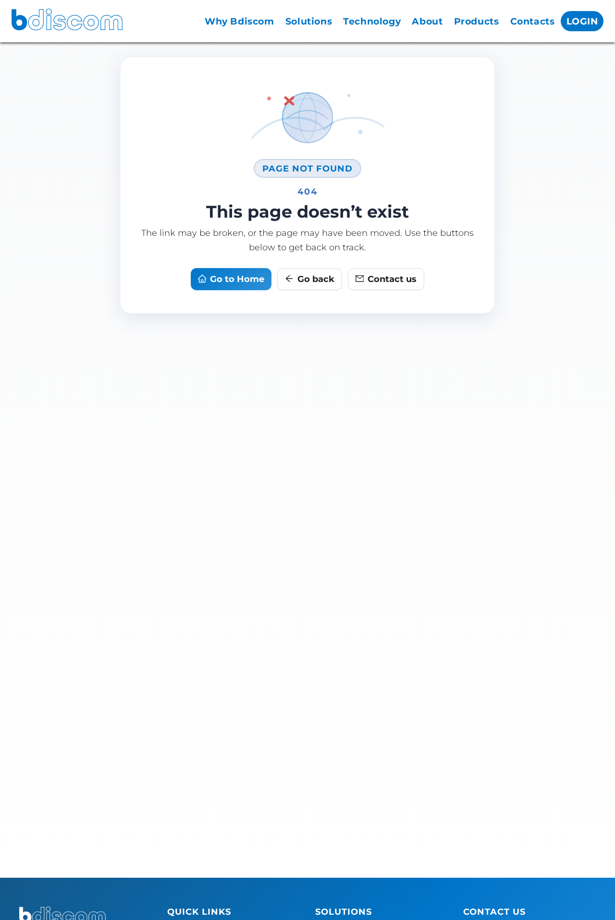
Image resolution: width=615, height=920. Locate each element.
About (427, 21)
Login (582, 21)
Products (476, 21)
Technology (372, 21)
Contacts (532, 21)
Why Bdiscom (239, 21)
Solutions (308, 21)
